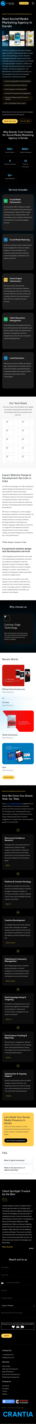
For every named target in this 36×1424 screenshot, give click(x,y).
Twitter (4, 1391)
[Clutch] (22, 1402)
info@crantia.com (8, 1357)
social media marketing (14, 804)
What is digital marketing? (14, 1160)
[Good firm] (8, 1401)
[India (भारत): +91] (3, 1283)
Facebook (5, 1386)
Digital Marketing (8, 1372)
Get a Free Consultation (15, 1141)
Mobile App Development (10, 1377)
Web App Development (10, 1369)
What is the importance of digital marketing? (14, 1169)
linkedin (4, 1394)
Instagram (5, 1389)
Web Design (6, 1366)
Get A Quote (24, 3)
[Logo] (7, 3)
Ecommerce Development (11, 1374)
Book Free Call (10, 121)
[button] (29, 1248)
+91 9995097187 (8, 1355)
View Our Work (25, 121)
